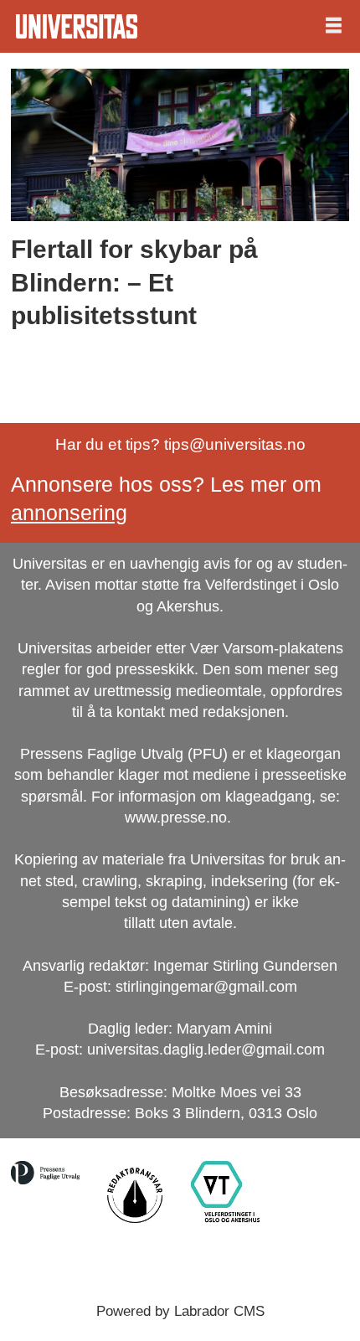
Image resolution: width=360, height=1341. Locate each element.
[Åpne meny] (334, 26)
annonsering (69, 513)
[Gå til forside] (76, 26)
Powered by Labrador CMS (180, 1310)
